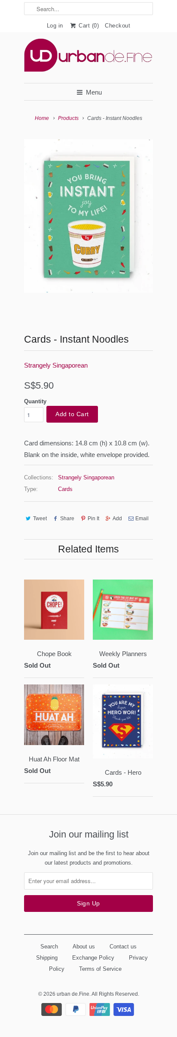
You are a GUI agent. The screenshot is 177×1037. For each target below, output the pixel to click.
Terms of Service (100, 969)
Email (142, 518)
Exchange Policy (93, 957)
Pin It (93, 518)
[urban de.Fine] (88, 58)
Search (49, 946)
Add (117, 518)
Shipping (47, 957)
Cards (65, 489)
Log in (55, 25)
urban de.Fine (73, 994)
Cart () (88, 25)
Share (67, 518)
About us (84, 946)
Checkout (117, 25)
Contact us (123, 946)
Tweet (40, 518)
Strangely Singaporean (56, 365)
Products (68, 118)
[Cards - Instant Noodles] (88, 216)
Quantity (35, 401)
